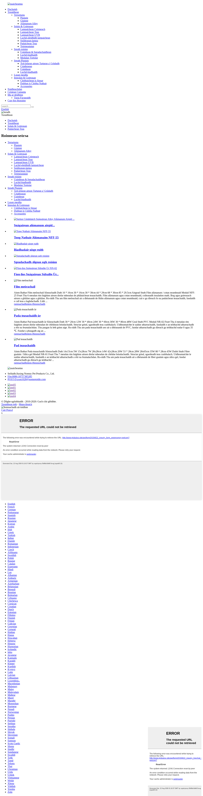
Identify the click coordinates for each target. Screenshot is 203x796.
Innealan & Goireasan (25, 77)
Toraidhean (13, 12)
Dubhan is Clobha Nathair (33, 83)
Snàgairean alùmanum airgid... (34, 225)
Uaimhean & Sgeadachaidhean (35, 52)
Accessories (26, 86)
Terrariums (19, 15)
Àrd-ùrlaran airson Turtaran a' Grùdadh (39, 63)
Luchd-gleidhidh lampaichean (35, 37)
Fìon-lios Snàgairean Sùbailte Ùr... (36, 274)
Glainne (24, 20)
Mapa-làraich (25, 404)
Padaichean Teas (28, 43)
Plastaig (24, 17)
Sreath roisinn (21, 49)
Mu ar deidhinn (15, 94)
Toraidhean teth (9, 404)
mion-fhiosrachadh (35, 304)
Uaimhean (25, 69)
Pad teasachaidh (24, 345)
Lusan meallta (21, 75)
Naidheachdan (15, 89)
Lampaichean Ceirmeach (32, 29)
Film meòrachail (24, 286)
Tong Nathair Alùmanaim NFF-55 (36, 237)
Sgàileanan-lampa (29, 40)
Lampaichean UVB (30, 35)
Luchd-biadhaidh (28, 55)
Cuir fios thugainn (17, 100)
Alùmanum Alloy (29, 23)
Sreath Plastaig (21, 60)
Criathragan (26, 66)
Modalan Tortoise (29, 57)
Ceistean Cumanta (17, 92)
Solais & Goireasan (23, 26)
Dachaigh (12, 9)
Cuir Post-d (7, 410)
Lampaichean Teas (29, 32)
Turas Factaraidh (22, 97)
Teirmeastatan (27, 46)
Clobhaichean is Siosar (31, 80)
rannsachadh (20, 304)
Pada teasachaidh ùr (27, 315)
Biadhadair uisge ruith (28, 249)
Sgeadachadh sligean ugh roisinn (35, 262)
